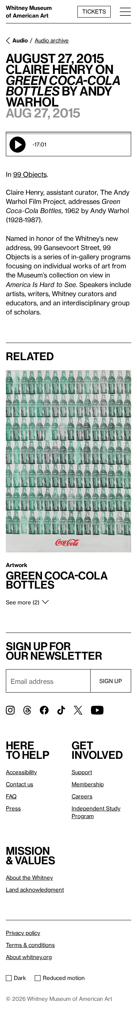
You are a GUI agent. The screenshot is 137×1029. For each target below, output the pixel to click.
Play (17, 145)
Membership (88, 784)
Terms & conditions (30, 945)
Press (13, 808)
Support (82, 772)
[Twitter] (78, 710)
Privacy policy (23, 932)
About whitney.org (29, 957)
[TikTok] (61, 710)
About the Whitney (29, 877)
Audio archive (52, 40)
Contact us (19, 784)
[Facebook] (44, 710)
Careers (82, 796)
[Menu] (125, 11)
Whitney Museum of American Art (29, 11)
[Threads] (27, 710)
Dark (20, 977)
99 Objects (30, 174)
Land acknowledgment (35, 889)
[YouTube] (97, 710)
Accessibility (21, 772)
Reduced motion (64, 977)
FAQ (11, 796)
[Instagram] (10, 710)
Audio (20, 40)
